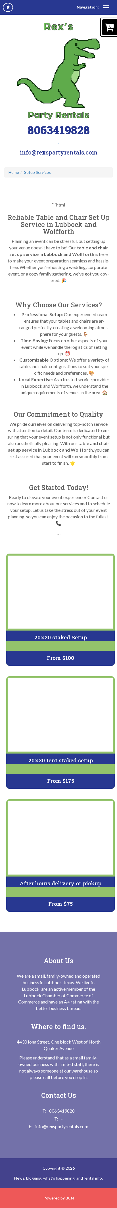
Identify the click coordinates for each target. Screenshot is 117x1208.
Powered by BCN (58, 1198)
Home (14, 172)
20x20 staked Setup (60, 637)
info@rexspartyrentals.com (58, 152)
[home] (8, 7)
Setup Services (37, 172)
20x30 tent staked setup (60, 760)
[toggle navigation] (106, 7)
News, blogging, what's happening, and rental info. (58, 1178)
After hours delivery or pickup (60, 883)
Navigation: (88, 7)
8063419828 (59, 129)
